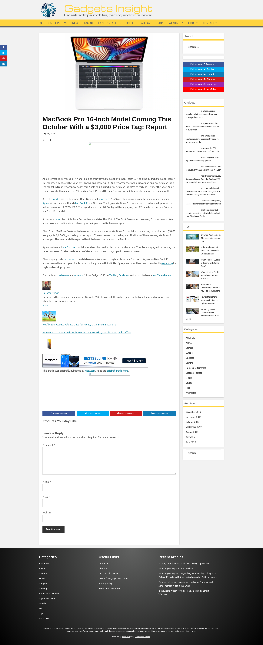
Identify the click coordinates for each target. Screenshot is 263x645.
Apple (45, 203)
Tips (188, 388)
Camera (145, 23)
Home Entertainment (196, 368)
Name (46, 481)
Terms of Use (176, 631)
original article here (117, 370)
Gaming (89, 23)
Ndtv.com (90, 370)
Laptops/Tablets (109, 23)
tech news (63, 275)
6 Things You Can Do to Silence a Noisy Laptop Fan (183, 563)
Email (46, 497)
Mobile (130, 23)
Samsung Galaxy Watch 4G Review (175, 568)
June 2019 (191, 442)
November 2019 (193, 417)
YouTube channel (162, 275)
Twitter (113, 275)
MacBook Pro (82, 203)
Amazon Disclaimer (108, 573)
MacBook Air (69, 247)
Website (47, 512)
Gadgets (54, 23)
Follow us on (203, 64)
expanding (167, 263)
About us (103, 568)
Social (189, 383)
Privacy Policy (105, 583)
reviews (78, 275)
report (54, 199)
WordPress (126, 637)
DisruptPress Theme (142, 637)
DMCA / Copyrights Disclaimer (114, 578)
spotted (103, 199)
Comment (48, 445)
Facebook (123, 275)
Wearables (176, 23)
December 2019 (193, 412)
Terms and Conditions (110, 588)
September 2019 (194, 427)
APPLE (47, 140)
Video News (71, 23)
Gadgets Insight (108, 8)
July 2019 (190, 437)
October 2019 (192, 422)
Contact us (104, 563)
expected (70, 259)
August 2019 (192, 432)
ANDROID (190, 338)
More (191, 23)
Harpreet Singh (50, 293)
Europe (159, 23)
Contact (209, 23)
